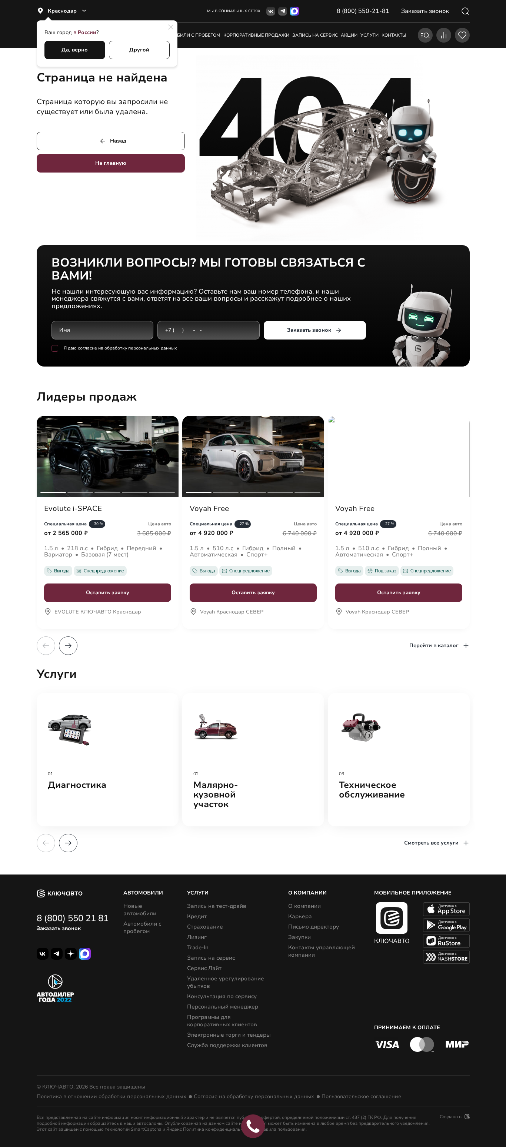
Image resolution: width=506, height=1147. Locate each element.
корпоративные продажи (256, 35)
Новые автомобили (139, 909)
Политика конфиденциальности (218, 1129)
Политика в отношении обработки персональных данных (111, 1096)
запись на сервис (315, 35)
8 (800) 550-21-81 (363, 11)
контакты (394, 35)
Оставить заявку (107, 592)
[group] (108, 759)
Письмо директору (313, 926)
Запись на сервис (211, 958)
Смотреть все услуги (431, 842)
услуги (369, 35)
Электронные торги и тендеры (229, 1035)
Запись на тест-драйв (216, 906)
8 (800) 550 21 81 (73, 918)
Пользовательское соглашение (361, 1096)
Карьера (300, 916)
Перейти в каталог (434, 645)
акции (349, 35)
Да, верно (74, 49)
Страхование (205, 926)
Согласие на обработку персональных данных (254, 1096)
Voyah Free (209, 509)
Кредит (197, 916)
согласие (87, 348)
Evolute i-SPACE (73, 509)
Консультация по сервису (222, 996)
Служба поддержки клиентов (227, 1045)
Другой (139, 49)
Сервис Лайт (204, 968)
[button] (68, 645)
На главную (110, 163)
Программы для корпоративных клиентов (222, 1020)
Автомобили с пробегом (189, 35)
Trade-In (198, 947)
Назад (118, 140)
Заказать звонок (309, 330)
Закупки (299, 937)
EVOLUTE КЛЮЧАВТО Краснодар (97, 612)
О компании (304, 906)
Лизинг (197, 937)
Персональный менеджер (222, 1006)
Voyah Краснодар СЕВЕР (231, 612)
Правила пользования (281, 1129)
